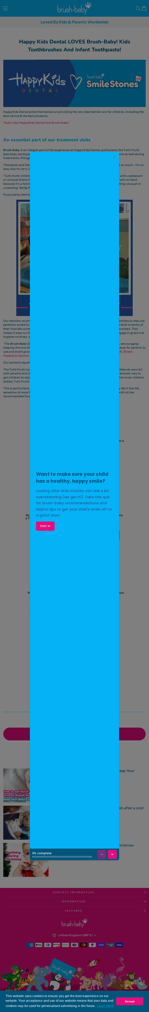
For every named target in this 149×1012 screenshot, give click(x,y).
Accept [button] (130, 1001)
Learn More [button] (105, 1006)
